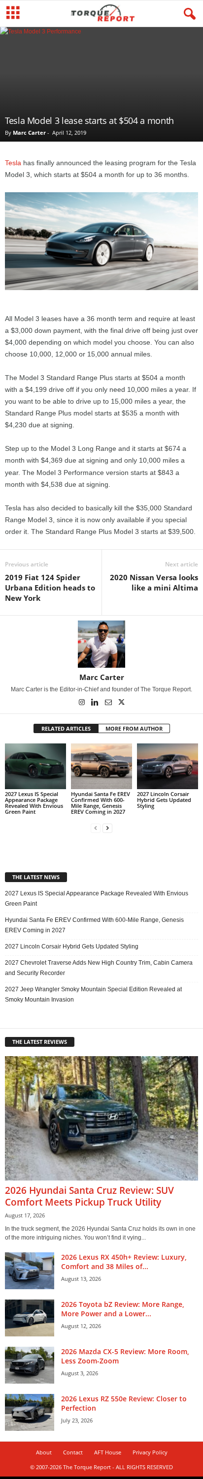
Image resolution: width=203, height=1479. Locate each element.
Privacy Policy (150, 1452)
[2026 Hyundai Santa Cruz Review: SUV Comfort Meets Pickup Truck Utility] (101, 1118)
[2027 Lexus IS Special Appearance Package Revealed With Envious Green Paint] (35, 766)
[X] (122, 703)
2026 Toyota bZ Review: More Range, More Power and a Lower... (122, 1309)
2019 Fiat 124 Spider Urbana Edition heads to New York (50, 587)
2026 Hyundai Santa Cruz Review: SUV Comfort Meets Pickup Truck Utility (89, 1196)
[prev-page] (96, 828)
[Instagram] (82, 703)
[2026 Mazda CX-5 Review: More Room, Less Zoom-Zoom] (29, 1365)
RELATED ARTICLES (66, 728)
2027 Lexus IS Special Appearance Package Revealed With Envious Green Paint (34, 802)
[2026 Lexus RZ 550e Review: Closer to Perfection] (29, 1412)
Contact (73, 1452)
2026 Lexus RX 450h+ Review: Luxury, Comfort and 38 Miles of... (124, 1261)
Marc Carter (29, 132)
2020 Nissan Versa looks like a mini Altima (154, 582)
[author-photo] (101, 644)
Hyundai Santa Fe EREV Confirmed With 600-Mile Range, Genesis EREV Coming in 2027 (100, 802)
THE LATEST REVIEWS (39, 1041)
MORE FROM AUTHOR (134, 728)
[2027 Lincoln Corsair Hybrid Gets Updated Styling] (167, 766)
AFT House (107, 1452)
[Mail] (109, 703)
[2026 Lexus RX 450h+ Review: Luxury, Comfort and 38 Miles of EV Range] (29, 1270)
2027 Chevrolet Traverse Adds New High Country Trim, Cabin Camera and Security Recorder (99, 967)
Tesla (13, 163)
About (44, 1452)
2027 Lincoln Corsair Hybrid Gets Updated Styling (164, 799)
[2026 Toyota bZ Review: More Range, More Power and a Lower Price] (29, 1318)
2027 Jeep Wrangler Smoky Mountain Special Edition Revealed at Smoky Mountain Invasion (93, 994)
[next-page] (107, 828)
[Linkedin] (95, 703)
